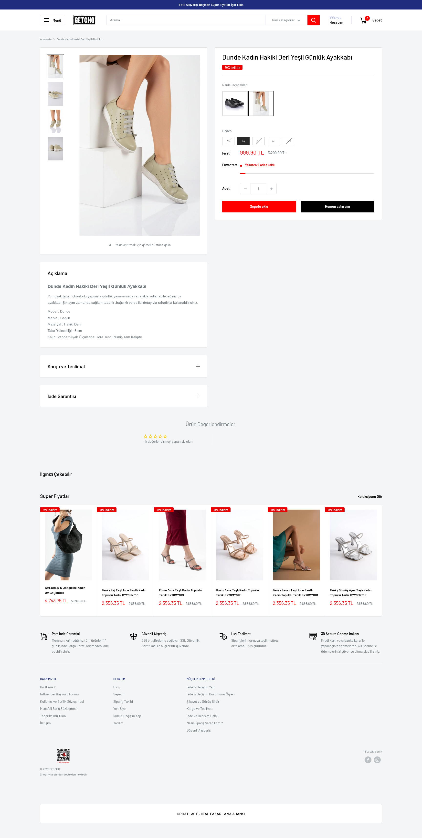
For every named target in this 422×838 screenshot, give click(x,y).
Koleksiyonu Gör (370, 496)
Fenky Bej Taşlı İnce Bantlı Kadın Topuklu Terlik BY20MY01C (124, 592)
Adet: (226, 189)
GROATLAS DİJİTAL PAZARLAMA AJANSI (211, 813)
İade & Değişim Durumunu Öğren (211, 694)
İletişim (45, 723)
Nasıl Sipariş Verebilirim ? (205, 723)
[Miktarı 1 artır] (271, 189)
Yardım (118, 723)
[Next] (382, 560)
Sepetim (119, 694)
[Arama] (313, 20)
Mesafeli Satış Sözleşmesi (58, 708)
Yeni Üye (119, 708)
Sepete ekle (259, 207)
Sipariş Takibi (123, 701)
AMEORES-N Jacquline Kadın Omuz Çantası (65, 590)
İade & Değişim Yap (127, 716)
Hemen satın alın (337, 207)
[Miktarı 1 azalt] (245, 189)
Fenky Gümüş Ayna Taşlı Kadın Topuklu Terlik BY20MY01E (350, 592)
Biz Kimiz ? (47, 687)
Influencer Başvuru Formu (59, 694)
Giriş (116, 687)
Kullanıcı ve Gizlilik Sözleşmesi (62, 701)
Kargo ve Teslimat (200, 708)
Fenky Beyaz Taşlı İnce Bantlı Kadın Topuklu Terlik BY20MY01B (295, 592)
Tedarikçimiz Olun (53, 716)
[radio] (235, 103)
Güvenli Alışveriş (199, 730)
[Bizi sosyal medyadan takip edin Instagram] (377, 759)
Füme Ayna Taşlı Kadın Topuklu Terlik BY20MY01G (180, 592)
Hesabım (336, 22)
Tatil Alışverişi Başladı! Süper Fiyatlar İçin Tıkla (211, 5)
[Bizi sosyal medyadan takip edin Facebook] (368, 759)
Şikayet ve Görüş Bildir (203, 701)
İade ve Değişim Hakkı (202, 716)
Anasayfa (46, 39)
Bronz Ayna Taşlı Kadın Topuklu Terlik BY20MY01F (237, 592)
